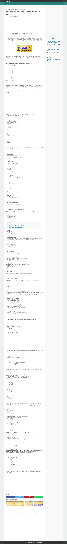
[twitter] (19, 497)
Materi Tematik (13, 3)
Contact (29, 542)
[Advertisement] (24, 25)
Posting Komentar (15, 16)
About (26, 542)
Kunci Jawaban (33, 3)
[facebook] (10, 497)
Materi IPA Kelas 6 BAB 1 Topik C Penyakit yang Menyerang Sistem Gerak (53, 49)
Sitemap (40, 542)
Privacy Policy (33, 542)
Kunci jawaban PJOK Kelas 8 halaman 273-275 (16, 225)
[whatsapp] (38, 497)
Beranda (7, 3)
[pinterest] (29, 497)
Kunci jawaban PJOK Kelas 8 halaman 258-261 (16, 227)
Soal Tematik (20, 3)
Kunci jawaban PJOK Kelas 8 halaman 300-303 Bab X (17, 224)
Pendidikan (27, 3)
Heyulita (9, 1)
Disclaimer (37, 542)
